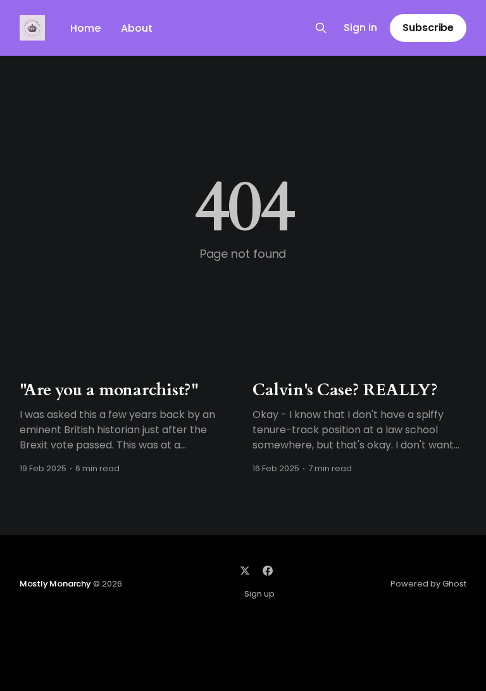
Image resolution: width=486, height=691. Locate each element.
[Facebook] (268, 571)
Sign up (259, 594)
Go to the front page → (243, 272)
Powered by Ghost (428, 584)
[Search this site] (321, 28)
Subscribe (428, 27)
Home (85, 28)
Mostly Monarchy (55, 584)
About (137, 28)
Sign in (360, 28)
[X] (245, 571)
